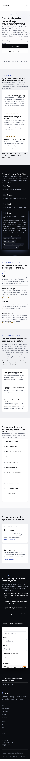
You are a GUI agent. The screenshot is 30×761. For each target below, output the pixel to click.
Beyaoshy (5, 5)
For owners (4, 727)
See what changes (15, 51)
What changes (5, 721)
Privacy (3, 743)
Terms (3, 746)
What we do (5, 737)
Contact (3, 740)
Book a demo (15, 46)
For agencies (5, 730)
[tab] (15, 203)
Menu (26, 5)
